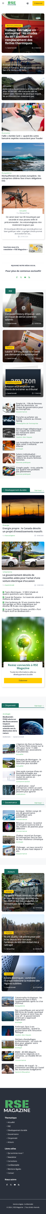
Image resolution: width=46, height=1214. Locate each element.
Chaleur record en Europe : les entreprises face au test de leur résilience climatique (29, 837)
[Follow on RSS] (29, 277)
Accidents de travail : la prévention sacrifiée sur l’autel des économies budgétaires (29, 1067)
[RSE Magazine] (11, 3)
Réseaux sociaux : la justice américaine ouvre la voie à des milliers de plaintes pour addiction (29, 826)
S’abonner (23, 680)
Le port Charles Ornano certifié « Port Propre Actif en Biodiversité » (22, 610)
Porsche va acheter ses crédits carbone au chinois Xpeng (28, 419)
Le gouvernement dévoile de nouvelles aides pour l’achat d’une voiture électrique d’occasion (21, 578)
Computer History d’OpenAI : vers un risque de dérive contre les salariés (23, 316)
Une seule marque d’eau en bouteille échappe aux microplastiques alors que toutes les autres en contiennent (29, 775)
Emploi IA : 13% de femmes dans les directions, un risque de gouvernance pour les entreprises (29, 406)
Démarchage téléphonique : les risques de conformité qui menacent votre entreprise (29, 431)
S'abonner (38, 3)
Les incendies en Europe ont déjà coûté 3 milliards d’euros (29, 444)
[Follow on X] (21, 277)
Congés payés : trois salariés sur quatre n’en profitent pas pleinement (29, 469)
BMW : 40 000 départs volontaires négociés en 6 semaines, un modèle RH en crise (28, 1055)
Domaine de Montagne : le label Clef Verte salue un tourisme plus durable (28, 761)
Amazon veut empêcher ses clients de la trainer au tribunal (21, 388)
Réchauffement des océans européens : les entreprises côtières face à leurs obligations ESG (21, 178)
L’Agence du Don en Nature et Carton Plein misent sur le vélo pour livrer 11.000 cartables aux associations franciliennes (29, 748)
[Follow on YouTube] (25, 277)
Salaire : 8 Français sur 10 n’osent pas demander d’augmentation (22, 353)
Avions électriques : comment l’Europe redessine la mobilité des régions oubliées (22, 980)
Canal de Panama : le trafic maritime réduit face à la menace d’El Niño (22, 69)
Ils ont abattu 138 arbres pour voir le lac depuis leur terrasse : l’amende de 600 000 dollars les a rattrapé (22, 941)
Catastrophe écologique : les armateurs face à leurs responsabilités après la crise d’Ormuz (29, 1000)
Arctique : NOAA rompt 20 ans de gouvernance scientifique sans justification (28, 814)
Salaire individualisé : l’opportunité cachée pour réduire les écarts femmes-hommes (29, 457)
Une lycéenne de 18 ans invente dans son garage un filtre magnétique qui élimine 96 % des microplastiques (21, 604)
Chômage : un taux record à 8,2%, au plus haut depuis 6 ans (29, 849)
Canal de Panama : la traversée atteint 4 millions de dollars (23, 598)
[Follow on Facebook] (17, 277)
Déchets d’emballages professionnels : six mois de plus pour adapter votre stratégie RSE (28, 1042)
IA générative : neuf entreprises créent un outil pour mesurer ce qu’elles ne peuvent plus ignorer (29, 789)
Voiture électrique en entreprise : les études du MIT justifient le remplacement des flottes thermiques (21, 36)
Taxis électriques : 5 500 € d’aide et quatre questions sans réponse (20, 593)
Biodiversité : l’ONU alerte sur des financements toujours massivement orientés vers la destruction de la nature (10, 725)
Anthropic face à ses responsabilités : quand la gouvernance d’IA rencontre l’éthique (28, 1029)
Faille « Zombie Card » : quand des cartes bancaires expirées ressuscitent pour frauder (22, 137)
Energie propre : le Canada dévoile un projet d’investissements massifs (22, 530)
